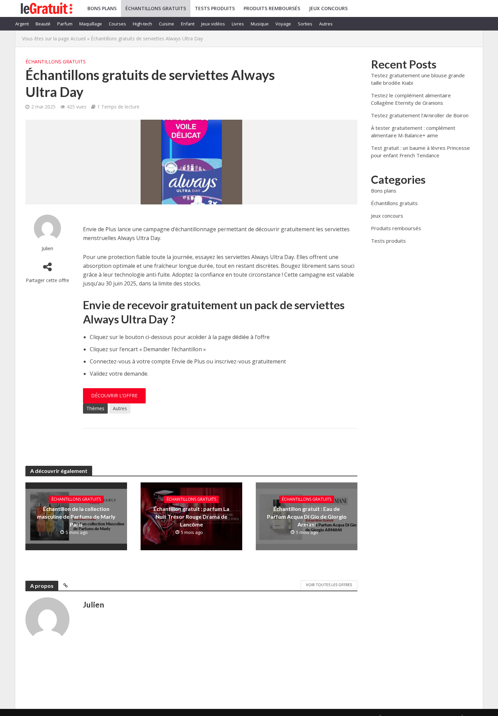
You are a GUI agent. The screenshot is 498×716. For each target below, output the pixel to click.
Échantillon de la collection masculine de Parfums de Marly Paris (76, 516)
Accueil (78, 38)
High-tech (142, 24)
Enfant (187, 24)
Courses (117, 24)
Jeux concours (328, 8)
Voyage (283, 24)
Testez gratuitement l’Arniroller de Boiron (420, 115)
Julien (47, 248)
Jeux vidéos (213, 24)
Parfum (64, 24)
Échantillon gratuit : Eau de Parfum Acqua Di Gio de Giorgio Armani (307, 516)
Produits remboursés (272, 8)
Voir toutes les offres (329, 584)
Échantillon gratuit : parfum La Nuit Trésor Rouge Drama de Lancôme (191, 516)
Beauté (43, 24)
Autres (326, 24)
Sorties (305, 24)
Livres (238, 24)
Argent (22, 24)
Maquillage (90, 24)
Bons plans (102, 8)
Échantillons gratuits (155, 8)
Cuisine (166, 24)
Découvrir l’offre (114, 395)
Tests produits (215, 8)
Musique (260, 24)
